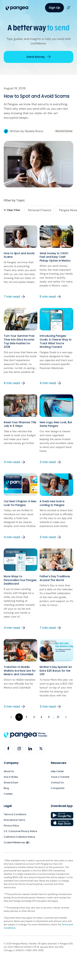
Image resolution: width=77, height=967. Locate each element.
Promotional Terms (14, 820)
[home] (16, 8)
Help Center (57, 771)
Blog (6, 788)
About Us (9, 771)
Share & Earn (11, 782)
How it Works (11, 777)
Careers (8, 793)
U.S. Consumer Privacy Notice (20, 831)
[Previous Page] (11, 717)
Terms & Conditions (15, 814)
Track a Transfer (60, 777)
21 (58, 717)
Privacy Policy (11, 825)
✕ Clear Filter (12, 210)
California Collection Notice (19, 836)
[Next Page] (65, 717)
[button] (68, 7)
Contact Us (57, 782)
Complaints (57, 788)
